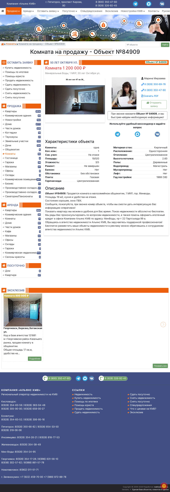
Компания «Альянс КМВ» (21, 3)
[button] (75, 99)
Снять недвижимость (142, 398)
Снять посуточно (140, 401)
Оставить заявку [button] (47, 11)
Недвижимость (83, 394)
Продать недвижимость (89, 408)
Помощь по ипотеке (86, 401)
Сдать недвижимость (87, 412)
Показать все (160, 366)
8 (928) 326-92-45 (106, 5)
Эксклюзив (111, 11)
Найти (165, 45)
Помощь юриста (84, 405)
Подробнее (34, 359)
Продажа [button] (12, 11)
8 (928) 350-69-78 (155, 84)
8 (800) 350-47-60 (106, 2)
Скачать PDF (151, 96)
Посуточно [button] (69, 11)
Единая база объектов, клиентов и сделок (150, 489)
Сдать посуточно (140, 394)
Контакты (153, 11)
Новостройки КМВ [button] (132, 11)
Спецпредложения (91, 11)
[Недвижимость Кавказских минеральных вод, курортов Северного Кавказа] (2, 44)
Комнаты (11, 44)
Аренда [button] (27, 11)
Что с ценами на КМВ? (143, 408)
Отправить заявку (155, 104)
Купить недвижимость (88, 398)
